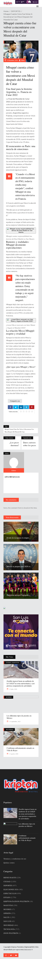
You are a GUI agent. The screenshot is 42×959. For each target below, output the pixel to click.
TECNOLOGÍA (9, 929)
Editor (23, 60)
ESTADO (7, 897)
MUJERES (9, 697)
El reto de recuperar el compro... (18, 538)
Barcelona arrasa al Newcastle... (18, 595)
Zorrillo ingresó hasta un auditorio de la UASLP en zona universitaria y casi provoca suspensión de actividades (21, 683)
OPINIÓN (7, 913)
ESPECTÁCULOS (10, 893)
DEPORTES (15, 11)
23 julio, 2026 (13, 689)
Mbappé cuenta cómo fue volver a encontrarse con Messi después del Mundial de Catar (19, 430)
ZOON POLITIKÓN (11, 933)
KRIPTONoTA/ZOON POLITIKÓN (16, 901)
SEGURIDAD (9, 729)
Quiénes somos (9, 862)
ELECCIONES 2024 (11, 889)
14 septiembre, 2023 (15, 721)
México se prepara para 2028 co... (19, 566)
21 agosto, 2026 (13, 754)
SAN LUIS (7, 921)
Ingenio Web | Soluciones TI (24, 949)
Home (6, 11)
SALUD (6, 917)
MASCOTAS (15, 662)
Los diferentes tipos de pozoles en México (19, 716)
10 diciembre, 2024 (12, 60)
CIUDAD (8, 662)
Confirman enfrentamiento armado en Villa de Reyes (20, 749)
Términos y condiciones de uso (15, 858)
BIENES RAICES (10, 877)
